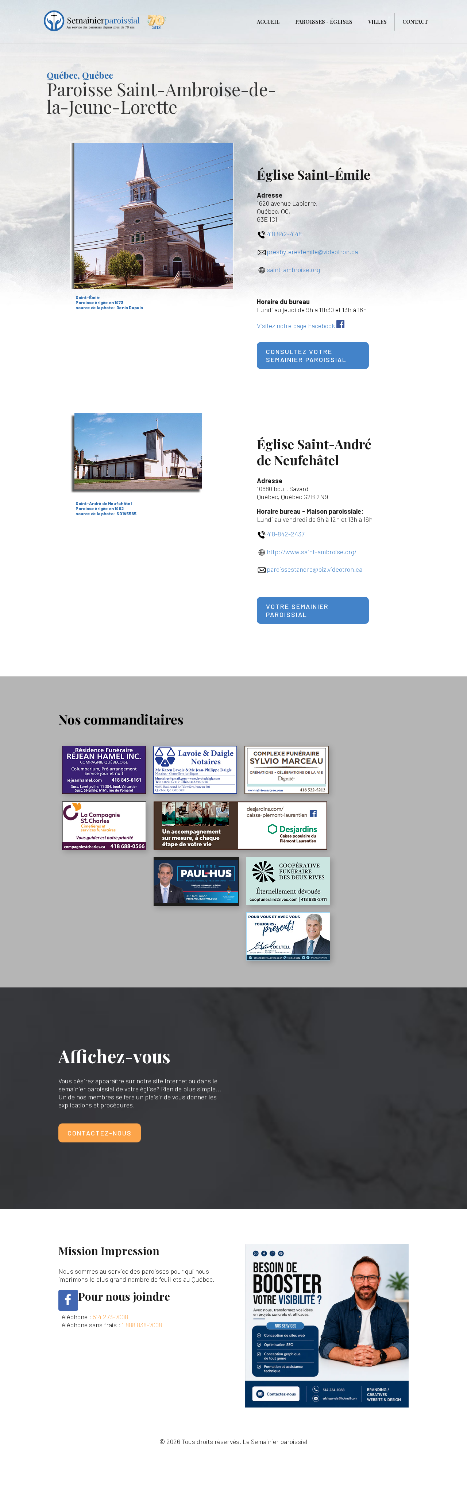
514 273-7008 (110, 1317)
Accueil (268, 21)
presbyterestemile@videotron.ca (312, 252)
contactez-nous (99, 1133)
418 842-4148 (284, 234)
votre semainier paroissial (297, 610)
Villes (377, 21)
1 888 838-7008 (142, 1325)
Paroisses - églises (323, 21)
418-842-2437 (285, 534)
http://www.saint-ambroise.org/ (312, 552)
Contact (415, 21)
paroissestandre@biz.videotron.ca (314, 569)
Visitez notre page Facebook (296, 326)
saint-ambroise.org (293, 269)
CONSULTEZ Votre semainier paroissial (306, 356)
